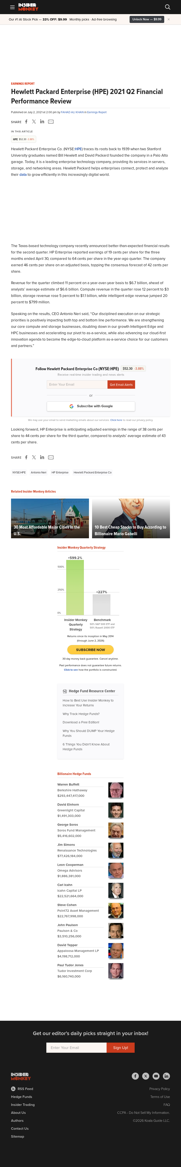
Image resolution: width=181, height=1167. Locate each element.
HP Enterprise (60, 472)
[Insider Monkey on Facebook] (137, 1076)
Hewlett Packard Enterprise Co (92, 472)
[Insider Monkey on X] (147, 1076)
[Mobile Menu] (12, 7)
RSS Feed (25, 1088)
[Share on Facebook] (27, 122)
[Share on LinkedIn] (42, 122)
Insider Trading (23, 1104)
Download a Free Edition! (81, 722)
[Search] (167, 7)
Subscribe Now (90, 649)
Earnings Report (23, 84)
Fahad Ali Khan (72, 112)
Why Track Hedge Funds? (81, 713)
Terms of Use (160, 1096)
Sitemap (17, 1136)
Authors (17, 1120)
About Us (18, 1112)
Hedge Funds (21, 1096)
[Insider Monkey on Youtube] (158, 1076)
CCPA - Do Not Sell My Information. (143, 1112)
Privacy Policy (159, 1088)
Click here (116, 420)
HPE (78, 149)
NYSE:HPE (19, 472)
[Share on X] (35, 122)
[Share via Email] (50, 122)
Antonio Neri (38, 472)
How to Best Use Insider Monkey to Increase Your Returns (88, 703)
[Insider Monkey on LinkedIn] (166, 1076)
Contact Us (20, 1128)
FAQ (167, 1104)
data (23, 174)
